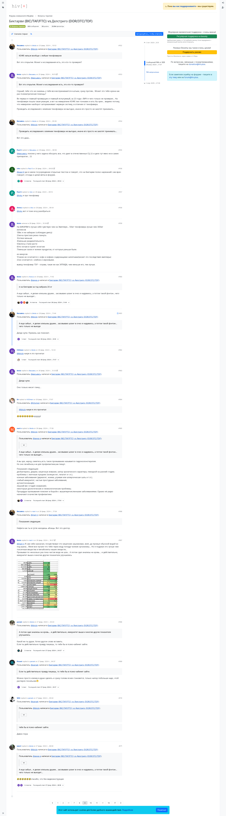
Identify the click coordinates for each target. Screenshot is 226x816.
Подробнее (127, 810)
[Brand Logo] (19, 6)
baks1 (19, 746)
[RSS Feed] (31, 34)
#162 (120, 350)
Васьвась (20, 45)
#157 (120, 192)
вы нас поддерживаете (184, 6)
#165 (120, 428)
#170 (120, 698)
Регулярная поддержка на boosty (192, 36)
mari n (19, 428)
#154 (120, 121)
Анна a (19, 208)
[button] (3, 813)
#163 (120, 371)
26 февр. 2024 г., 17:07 (44, 399)
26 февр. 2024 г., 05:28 (47, 121)
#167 (120, 540)
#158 (120, 208)
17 (115, 803)
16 (109, 803)
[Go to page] (68, 803)
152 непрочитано (152, 72)
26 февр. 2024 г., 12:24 (46, 350)
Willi (18, 698)
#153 (120, 74)
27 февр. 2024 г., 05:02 (44, 698)
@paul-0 (20, 172)
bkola (34, 45)
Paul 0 (19, 150)
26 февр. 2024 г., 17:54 (48, 511)
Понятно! (161, 810)
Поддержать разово (192, 52)
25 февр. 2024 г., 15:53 (47, 45)
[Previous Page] (52, 803)
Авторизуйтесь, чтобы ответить (149, 34)
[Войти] (223, 3)
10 (91, 803)
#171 (120, 746)
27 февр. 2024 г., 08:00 (44, 746)
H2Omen (20, 350)
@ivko (19, 195)
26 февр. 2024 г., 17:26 (44, 428)
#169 (120, 661)
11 (97, 803)
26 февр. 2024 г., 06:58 (48, 150)
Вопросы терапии (18, 26)
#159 (120, 223)
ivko (18, 168)
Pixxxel (19, 661)
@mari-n (34, 515)
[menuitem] (223, 3)
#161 (120, 313)
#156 (120, 168)
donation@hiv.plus (197, 64)
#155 (120, 150)
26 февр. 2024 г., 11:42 (45, 277)
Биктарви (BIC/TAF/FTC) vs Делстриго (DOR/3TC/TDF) (73, 49)
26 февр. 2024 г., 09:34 (45, 208)
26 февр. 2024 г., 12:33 (47, 371)
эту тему (173, 77)
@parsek (34, 665)
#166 (120, 511)
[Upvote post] (108, 67)
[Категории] (3, 3)
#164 (120, 399)
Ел (18, 399)
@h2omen (35, 403)
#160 (120, 277)
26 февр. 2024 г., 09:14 (44, 192)
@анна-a (35, 280)
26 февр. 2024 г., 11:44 (47, 313)
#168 (120, 622)
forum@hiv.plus (191, 77)
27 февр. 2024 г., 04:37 (46, 661)
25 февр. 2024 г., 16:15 (47, 74)
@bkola (34, 49)
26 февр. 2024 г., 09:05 (44, 168)
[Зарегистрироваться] (223, 7)
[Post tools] (120, 67)
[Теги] (3, 7)
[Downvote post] (116, 67)
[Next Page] (120, 803)
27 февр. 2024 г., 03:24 (45, 622)
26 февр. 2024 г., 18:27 (45, 540)
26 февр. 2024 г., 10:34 (38, 223)
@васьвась (36, 78)
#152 (120, 45)
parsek (19, 622)
